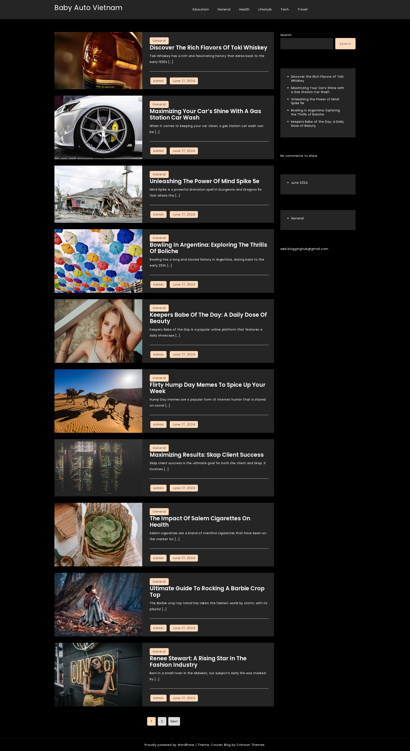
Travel (302, 9)
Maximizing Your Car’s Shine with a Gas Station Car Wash (205, 114)
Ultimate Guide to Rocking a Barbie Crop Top (207, 592)
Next (174, 721)
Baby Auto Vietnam (88, 7)
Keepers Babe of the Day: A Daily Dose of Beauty (208, 318)
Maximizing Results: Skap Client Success (207, 455)
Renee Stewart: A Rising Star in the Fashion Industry (198, 662)
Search (286, 35)
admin (158, 81)
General (224, 9)
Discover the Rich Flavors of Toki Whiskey (208, 47)
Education (201, 9)
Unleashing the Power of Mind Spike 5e (204, 181)
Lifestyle (265, 9)
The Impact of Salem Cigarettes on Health (200, 522)
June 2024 (299, 182)
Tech (285, 9)
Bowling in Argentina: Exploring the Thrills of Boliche (208, 248)
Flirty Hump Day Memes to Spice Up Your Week (207, 388)
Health (244, 9)
